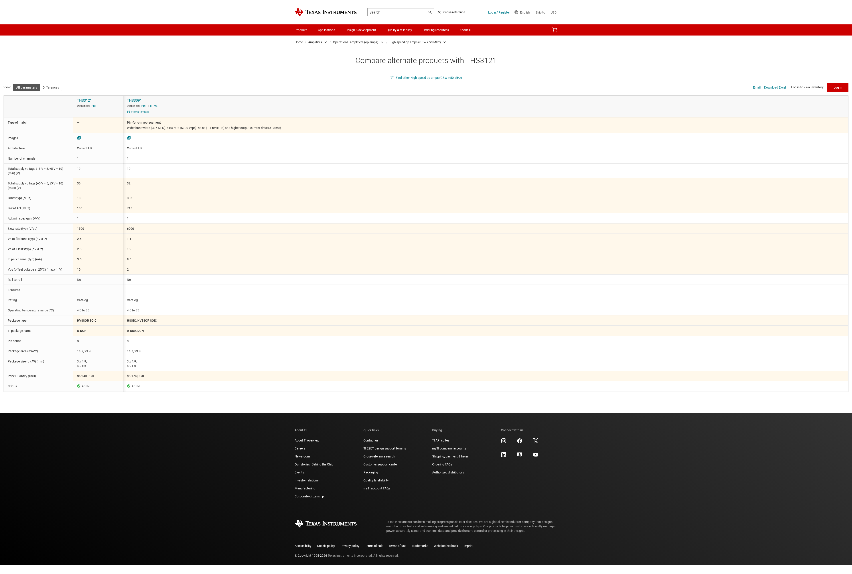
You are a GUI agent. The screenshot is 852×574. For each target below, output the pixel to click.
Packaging (370, 472)
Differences (51, 87)
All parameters (26, 87)
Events (299, 472)
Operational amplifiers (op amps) (355, 42)
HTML (153, 105)
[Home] (326, 12)
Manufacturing (305, 488)
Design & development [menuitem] (361, 30)
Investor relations (307, 480)
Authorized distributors (448, 472)
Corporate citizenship (309, 496)
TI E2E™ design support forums (384, 448)
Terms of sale (374, 546)
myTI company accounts (449, 448)
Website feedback (446, 546)
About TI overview (307, 440)
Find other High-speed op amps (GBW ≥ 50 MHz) (429, 77)
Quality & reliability (376, 480)
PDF (94, 105)
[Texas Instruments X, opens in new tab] (535, 442)
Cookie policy (326, 546)
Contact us (371, 440)
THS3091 (134, 100)
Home (299, 42)
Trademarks (420, 546)
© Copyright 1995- (311, 555)
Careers (300, 448)
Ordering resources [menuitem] (436, 30)
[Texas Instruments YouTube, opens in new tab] (535, 456)
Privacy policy (350, 546)
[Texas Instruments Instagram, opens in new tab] (503, 442)
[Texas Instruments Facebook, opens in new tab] (519, 442)
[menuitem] (555, 30)
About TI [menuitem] (465, 30)
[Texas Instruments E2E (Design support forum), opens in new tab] (519, 456)
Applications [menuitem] (326, 30)
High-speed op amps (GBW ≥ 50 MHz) (415, 42)
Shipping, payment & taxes (450, 456)
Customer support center (380, 464)
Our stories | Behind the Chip (314, 464)
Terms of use (397, 546)
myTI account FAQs (376, 488)
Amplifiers (315, 42)
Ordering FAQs (442, 464)
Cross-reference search (379, 456)
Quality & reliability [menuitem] (399, 30)
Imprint (468, 546)
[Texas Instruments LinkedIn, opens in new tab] (503, 456)
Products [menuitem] (301, 30)
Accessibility (303, 546)
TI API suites (440, 440)
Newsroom (302, 456)
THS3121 (84, 100)
